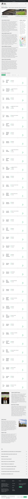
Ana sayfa (13, 483)
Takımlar (13, 485)
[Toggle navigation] (26, 3)
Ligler (13, 487)
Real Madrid (22, 395)
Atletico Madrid (17, 397)
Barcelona (12, 396)
